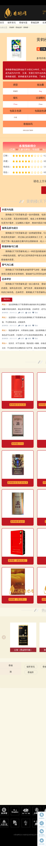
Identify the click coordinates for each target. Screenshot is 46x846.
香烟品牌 (35, 22)
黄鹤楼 (25, 27)
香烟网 (11, 27)
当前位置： (4, 27)
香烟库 (31, 672)
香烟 (11, 665)
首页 (2, 22)
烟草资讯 (12, 22)
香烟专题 (23, 22)
